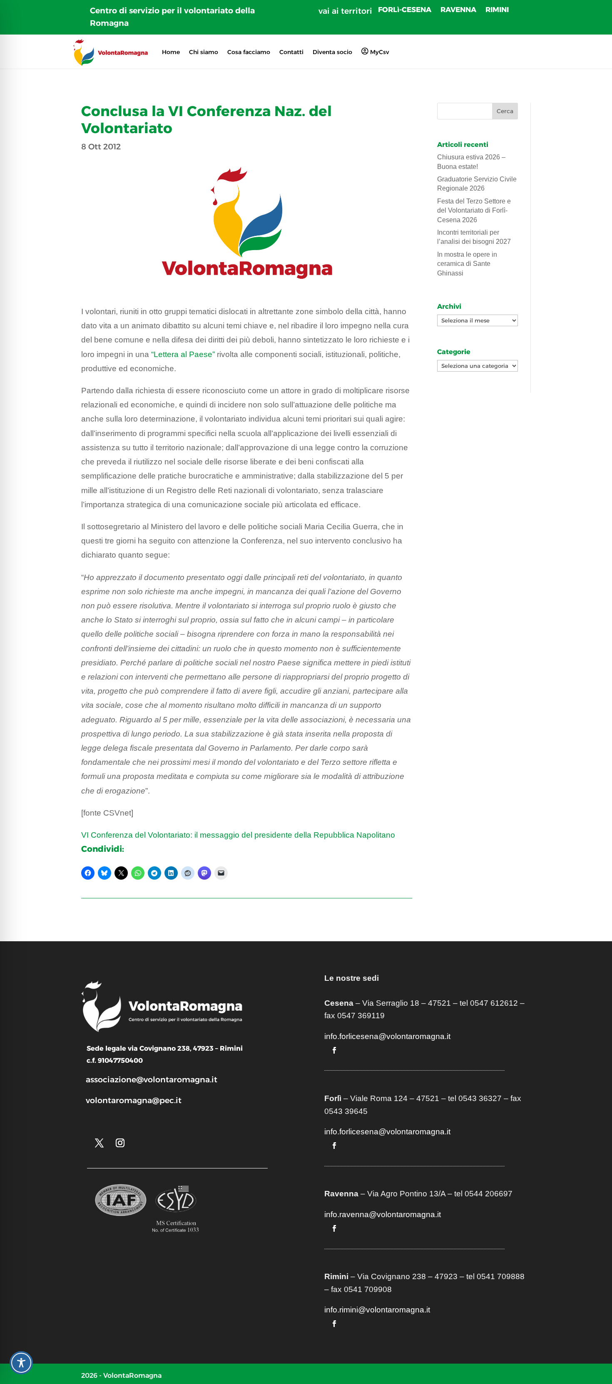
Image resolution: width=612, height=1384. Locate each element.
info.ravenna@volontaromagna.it (382, 1214)
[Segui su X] (99, 1143)
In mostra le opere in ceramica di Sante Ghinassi (467, 264)
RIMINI (497, 10)
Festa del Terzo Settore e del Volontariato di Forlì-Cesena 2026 (474, 210)
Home (171, 52)
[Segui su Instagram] (120, 1143)
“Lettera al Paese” (183, 354)
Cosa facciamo (248, 52)
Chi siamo (203, 52)
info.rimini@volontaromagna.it (377, 1309)
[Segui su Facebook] (334, 1050)
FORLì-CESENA (404, 10)
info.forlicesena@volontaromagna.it (387, 1036)
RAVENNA (458, 10)
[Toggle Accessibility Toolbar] (21, 1363)
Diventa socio (332, 52)
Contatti (291, 52)
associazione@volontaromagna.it (151, 1079)
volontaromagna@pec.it (134, 1100)
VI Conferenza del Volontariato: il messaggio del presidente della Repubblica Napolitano (238, 835)
